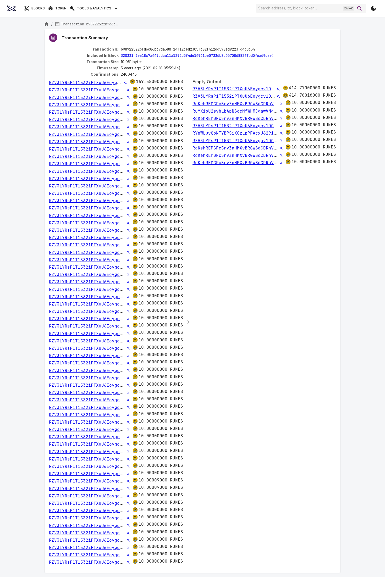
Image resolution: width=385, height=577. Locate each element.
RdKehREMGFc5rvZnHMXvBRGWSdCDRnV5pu (237, 104)
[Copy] (258, 49)
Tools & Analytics (94, 8)
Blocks (38, 8)
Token (61, 8)
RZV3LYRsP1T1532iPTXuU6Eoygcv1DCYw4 (93, 82)
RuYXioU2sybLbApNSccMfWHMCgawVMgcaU (237, 111)
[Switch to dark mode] (373, 8)
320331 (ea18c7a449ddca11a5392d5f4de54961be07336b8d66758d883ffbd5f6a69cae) (197, 55)
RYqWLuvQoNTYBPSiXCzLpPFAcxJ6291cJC (237, 133)
